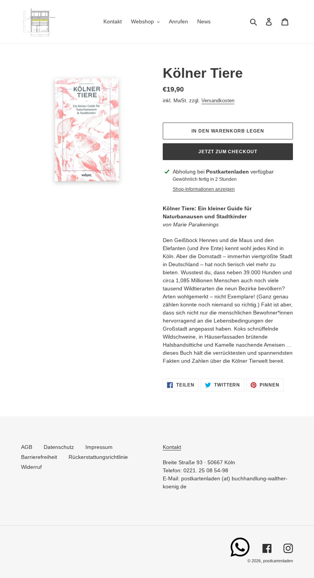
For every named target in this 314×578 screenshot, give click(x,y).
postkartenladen (278, 560)
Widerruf (31, 467)
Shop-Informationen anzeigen (204, 189)
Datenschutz (59, 447)
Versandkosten (217, 100)
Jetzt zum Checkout (227, 151)
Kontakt (172, 447)
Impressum (99, 447)
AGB (26, 447)
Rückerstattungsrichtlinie (98, 457)
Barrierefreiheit (39, 457)
